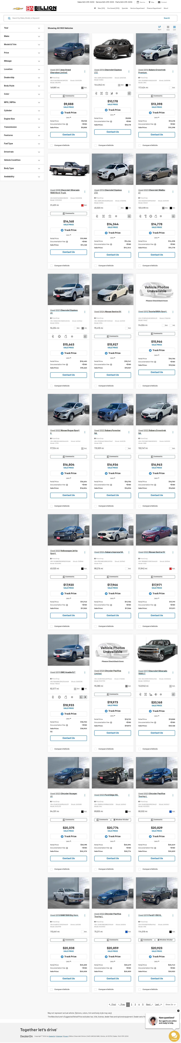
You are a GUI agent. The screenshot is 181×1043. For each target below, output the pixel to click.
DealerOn (52, 1036)
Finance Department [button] (154, 8)
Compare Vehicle (61, 145)
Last (158, 1005)
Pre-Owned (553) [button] (113, 8)
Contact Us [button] (69, 135)
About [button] (166, 8)
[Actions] (85, 71)
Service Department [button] (137, 8)
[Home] (95, 8)
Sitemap (59, 1036)
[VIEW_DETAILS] (157, 289)
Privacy (65, 1036)
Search (167, 18)
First (113, 1005)
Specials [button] (125, 8)
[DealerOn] (26, 1036)
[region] (68, 125)
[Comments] (129, 93)
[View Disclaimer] (117, 93)
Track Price (70, 113)
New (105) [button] (101, 8)
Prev (122, 1005)
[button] (86, 49)
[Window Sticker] (85, 697)
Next (149, 1005)
